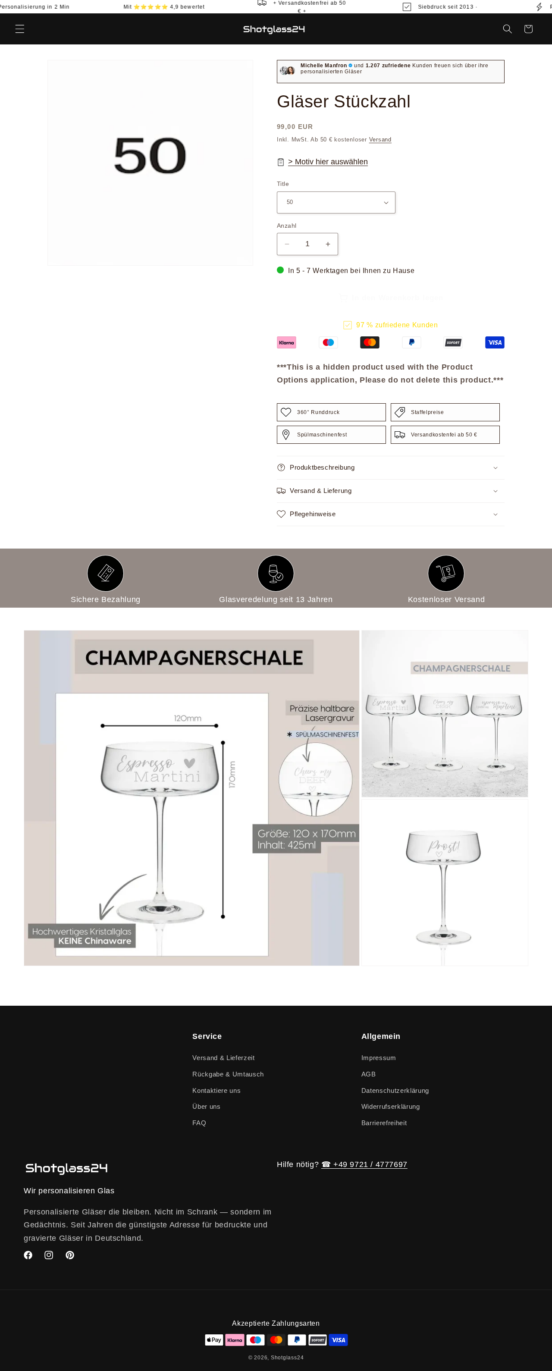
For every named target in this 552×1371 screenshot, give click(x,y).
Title (283, 183)
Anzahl (287, 225)
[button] (19, 29)
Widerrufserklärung (390, 1106)
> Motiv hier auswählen (328, 161)
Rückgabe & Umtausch (228, 1074)
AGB (368, 1074)
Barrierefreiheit (384, 1122)
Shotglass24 (287, 1358)
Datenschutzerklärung (395, 1090)
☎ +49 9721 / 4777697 (364, 1164)
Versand (380, 139)
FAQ (199, 1122)
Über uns (206, 1106)
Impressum (378, 1057)
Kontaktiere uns (216, 1090)
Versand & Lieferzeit (223, 1057)
